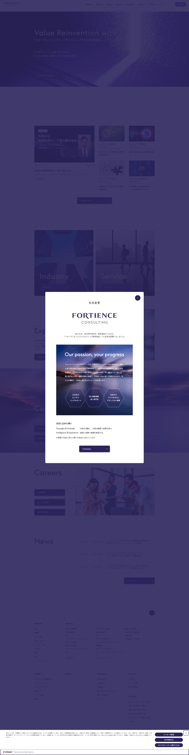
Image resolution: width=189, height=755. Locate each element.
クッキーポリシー (138, 735)
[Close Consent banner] (186, 733)
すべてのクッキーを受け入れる (169, 745)
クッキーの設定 (107, 735)
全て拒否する (168, 740)
